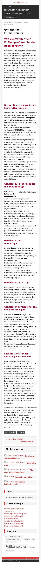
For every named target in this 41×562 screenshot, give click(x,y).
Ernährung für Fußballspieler (17, 13)
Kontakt (35, 558)
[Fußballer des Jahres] (9, 476)
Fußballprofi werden (11, 542)
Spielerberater (10, 17)
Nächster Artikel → (28, 442)
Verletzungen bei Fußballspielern (15, 514)
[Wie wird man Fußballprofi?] (16, 469)
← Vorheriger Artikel (14, 439)
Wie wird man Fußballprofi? (13, 516)
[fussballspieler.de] (20, 2)
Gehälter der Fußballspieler (16, 10)
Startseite (8, 6)
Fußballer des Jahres (11, 518)
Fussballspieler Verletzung (13, 539)
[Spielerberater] (14, 462)
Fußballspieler (10, 432)
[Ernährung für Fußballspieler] (14, 455)
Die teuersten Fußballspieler (14, 526)
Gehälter (21, 432)
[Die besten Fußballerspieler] (9, 481)
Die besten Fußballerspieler (14, 523)
